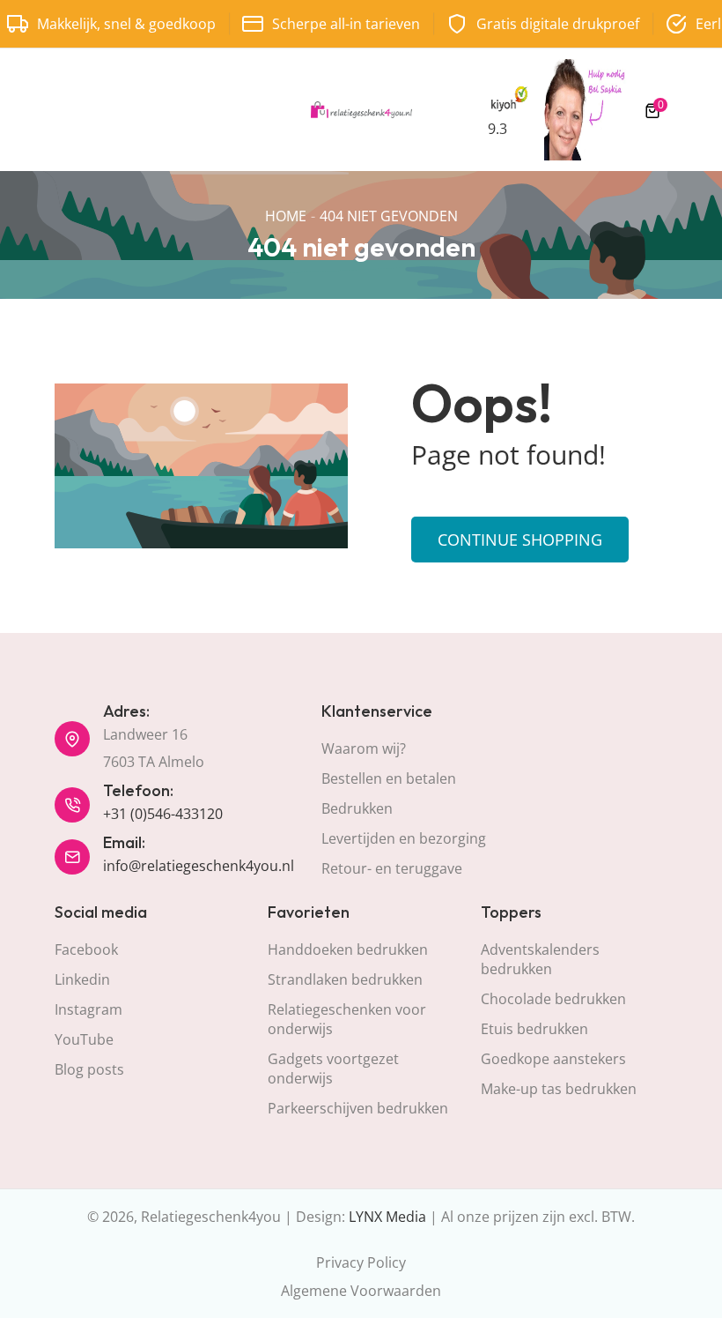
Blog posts (89, 1069)
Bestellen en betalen (388, 778)
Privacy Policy (361, 1262)
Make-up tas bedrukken (559, 1088)
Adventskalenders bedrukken (540, 959)
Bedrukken (357, 808)
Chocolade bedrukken (553, 999)
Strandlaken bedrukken (345, 979)
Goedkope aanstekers (553, 1059)
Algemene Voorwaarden (361, 1290)
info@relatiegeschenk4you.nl (198, 865)
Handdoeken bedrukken (348, 949)
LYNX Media (387, 1216)
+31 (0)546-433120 (163, 813)
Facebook (86, 949)
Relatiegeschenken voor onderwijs (347, 1019)
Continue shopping (520, 539)
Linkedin (82, 979)
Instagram (88, 1009)
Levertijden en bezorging (403, 838)
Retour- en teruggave (391, 868)
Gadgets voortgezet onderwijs (333, 1068)
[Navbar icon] (62, 110)
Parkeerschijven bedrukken (358, 1108)
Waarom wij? (363, 748)
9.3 (497, 128)
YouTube (84, 1039)
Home (285, 216)
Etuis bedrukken (534, 1029)
